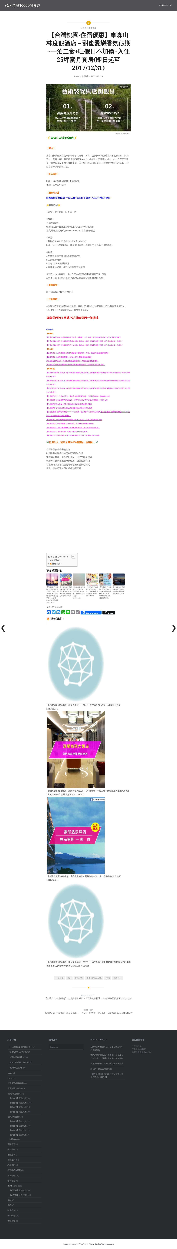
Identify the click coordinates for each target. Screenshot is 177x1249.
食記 (9, 1200)
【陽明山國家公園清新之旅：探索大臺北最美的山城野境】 (106, 1075)
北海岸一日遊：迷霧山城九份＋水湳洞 (106, 1063)
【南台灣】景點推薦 (18, 1107)
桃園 (108, 978)
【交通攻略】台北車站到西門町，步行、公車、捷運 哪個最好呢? (68, 357)
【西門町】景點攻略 (18, 1190)
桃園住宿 (117, 978)
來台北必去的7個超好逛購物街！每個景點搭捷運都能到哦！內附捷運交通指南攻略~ (75, 365)
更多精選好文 (55, 560)
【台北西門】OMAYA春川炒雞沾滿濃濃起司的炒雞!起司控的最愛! (69, 408)
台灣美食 (13, 1139)
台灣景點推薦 (13, 1093)
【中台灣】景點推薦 (18, 1098)
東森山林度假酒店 (94, 978)
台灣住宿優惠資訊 (88, 28)
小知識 (10, 1154)
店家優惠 (11, 1160)
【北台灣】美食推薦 (18, 1126)
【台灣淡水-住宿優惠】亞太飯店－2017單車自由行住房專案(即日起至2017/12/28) (92, 591)
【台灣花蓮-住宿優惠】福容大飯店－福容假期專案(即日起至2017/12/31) (119, 590)
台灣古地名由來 (14, 1088)
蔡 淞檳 (85, 76)
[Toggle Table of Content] (72, 557)
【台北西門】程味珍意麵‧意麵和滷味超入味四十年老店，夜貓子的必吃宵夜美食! (74, 420)
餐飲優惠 (11, 1215)
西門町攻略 (12, 1186)
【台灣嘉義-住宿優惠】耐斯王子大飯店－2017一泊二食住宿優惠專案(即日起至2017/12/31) (66, 591)
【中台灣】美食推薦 (18, 1121)
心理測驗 (11, 1165)
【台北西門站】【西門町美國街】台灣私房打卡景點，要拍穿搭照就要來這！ (73, 427)
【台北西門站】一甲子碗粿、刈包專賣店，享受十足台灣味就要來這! (70, 424)
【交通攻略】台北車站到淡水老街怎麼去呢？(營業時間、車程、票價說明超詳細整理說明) (77, 353)
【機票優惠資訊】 (15, 1067)
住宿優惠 (79, 978)
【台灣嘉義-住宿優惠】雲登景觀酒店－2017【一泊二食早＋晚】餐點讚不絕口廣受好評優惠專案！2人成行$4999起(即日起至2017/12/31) (52, 594)
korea (9, 1078)
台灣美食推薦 (13, 1117)
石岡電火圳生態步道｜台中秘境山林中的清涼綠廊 (106, 1048)
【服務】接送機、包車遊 (18, 1062)
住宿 (69, 978)
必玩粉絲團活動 (14, 1170)
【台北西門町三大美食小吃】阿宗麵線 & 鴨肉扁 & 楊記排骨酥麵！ (69, 404)
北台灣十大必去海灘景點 (101, 1069)
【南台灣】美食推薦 (18, 1130)
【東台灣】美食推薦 (18, 1135)
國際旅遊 (11, 1144)
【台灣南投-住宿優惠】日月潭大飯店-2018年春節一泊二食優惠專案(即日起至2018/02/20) (79, 592)
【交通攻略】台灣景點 (17, 1052)
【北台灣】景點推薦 (18, 1102)
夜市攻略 (11, 1149)
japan (9, 1073)
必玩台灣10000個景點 (22, 5)
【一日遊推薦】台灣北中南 (19, 1047)
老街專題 (11, 1180)
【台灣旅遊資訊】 (15, 1057)
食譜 (9, 1205)
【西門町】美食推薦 (18, 1195)
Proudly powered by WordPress (75, 1244)
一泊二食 (59, 978)
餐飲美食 (11, 1221)
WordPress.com (107, 1244)
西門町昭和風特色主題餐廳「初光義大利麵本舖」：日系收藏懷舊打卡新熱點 (106, 1056)
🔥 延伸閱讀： (55, 563)
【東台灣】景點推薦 (18, 1111)
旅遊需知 (11, 1175)
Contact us (165, 5)
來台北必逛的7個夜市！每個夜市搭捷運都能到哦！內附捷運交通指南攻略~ (72, 361)
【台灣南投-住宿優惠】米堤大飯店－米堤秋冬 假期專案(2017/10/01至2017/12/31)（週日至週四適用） (105, 592)
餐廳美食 (11, 1210)
